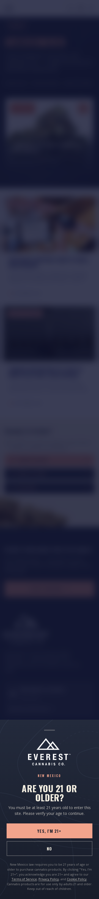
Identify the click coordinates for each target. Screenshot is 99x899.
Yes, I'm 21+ (49, 831)
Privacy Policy (48, 879)
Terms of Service (24, 879)
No (49, 848)
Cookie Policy (77, 879)
